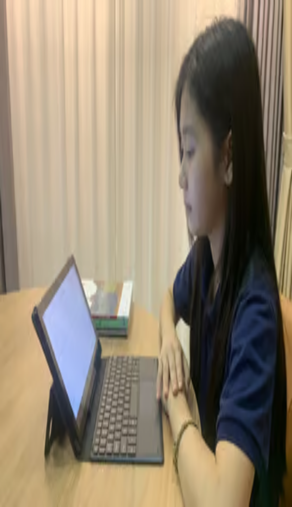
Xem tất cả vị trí (14, 323)
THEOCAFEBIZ (11, 164)
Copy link (30, 174)
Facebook (7, 174)
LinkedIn (19, 174)
